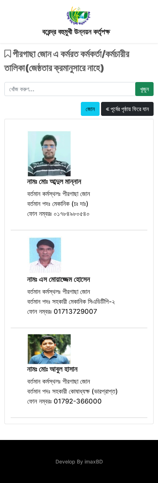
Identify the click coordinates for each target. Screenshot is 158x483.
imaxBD (94, 461)
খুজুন (144, 89)
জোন (90, 109)
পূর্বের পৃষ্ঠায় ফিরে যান (129, 109)
